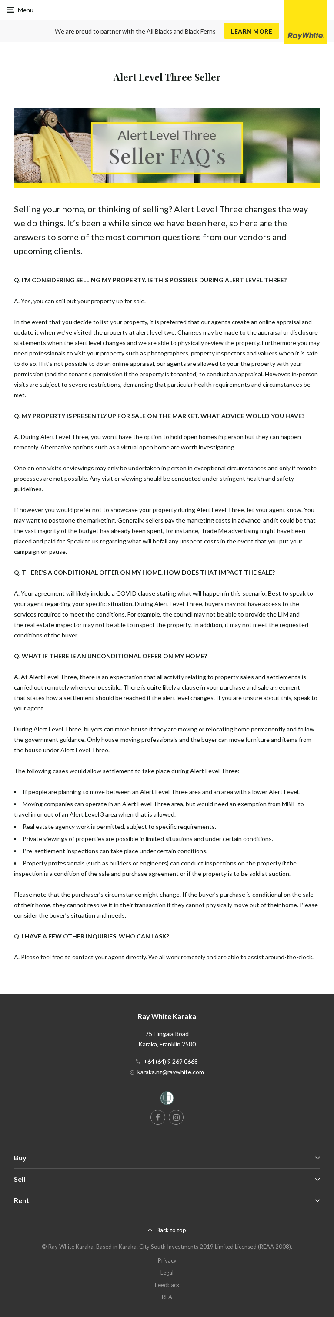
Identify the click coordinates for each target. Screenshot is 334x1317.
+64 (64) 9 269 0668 (171, 1061)
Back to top (171, 1230)
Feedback (167, 1284)
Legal (167, 1272)
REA (167, 1297)
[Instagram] (176, 1117)
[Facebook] (157, 1117)
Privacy (167, 1260)
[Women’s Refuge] (167, 1099)
